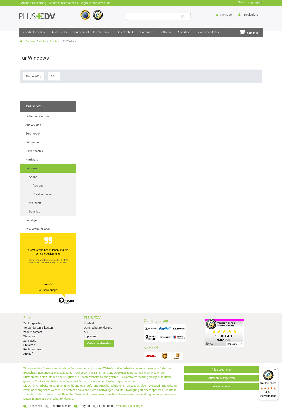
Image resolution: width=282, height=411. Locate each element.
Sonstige (184, 32)
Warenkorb (30, 336)
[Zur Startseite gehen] (21, 41)
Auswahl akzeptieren (221, 378)
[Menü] (275, 370)
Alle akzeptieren (222, 369)
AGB (87, 332)
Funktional (106, 405)
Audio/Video (60, 32)
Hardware (146, 32)
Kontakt (89, 323)
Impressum (91, 336)
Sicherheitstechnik (33, 32)
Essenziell (36, 405)
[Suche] (183, 16)
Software (166, 32)
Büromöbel (81, 32)
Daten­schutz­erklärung (59, 398)
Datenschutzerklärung (98, 327)
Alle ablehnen (221, 386)
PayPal (85, 405)
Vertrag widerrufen (99, 343)
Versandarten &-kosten (38, 327)
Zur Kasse (29, 340)
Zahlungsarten (32, 323)
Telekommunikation (207, 32)
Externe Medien (61, 405)
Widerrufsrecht (32, 332)
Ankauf (28, 353)
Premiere (54, 41)
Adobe (42, 41)
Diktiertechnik (124, 32)
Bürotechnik (101, 32)
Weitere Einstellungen (129, 405)
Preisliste (29, 345)
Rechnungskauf (33, 349)
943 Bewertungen (48, 290)
